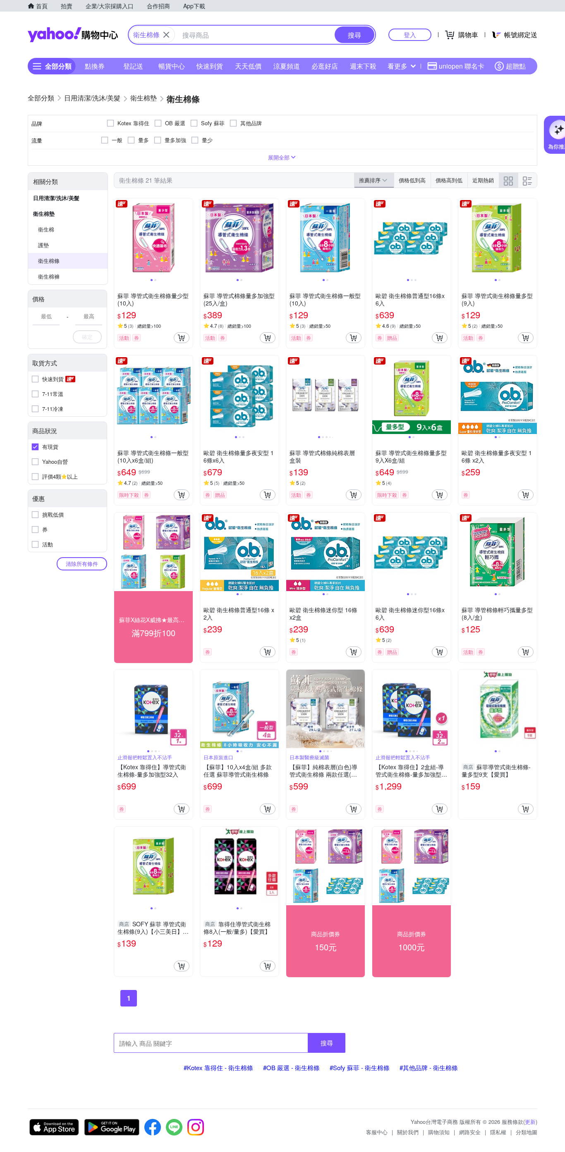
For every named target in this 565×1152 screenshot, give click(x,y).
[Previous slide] (119, 237)
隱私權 (498, 1132)
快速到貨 (209, 66)
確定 (87, 337)
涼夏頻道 (286, 66)
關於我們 (408, 1132)
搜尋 (327, 1042)
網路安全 (470, 1132)
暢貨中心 (171, 66)
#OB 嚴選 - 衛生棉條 (291, 1067)
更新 (530, 1122)
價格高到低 (449, 180)
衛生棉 (46, 229)
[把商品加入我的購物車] (181, 337)
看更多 (397, 66)
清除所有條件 (82, 564)
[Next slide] (187, 237)
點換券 (95, 66)
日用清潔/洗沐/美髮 (56, 198)
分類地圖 (526, 1132)
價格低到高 (412, 180)
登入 (410, 34)
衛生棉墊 (44, 213)
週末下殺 (363, 66)
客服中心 (377, 1132)
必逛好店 (324, 66)
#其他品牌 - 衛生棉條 (429, 1067)
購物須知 (439, 1132)
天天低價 (248, 66)
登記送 (133, 66)
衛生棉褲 (49, 276)
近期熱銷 (483, 180)
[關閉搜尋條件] (166, 35)
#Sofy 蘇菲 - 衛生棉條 (360, 1067)
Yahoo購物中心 (73, 35)
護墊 (43, 245)
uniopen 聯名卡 (461, 66)
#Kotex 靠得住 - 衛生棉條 (218, 1067)
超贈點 (516, 66)
